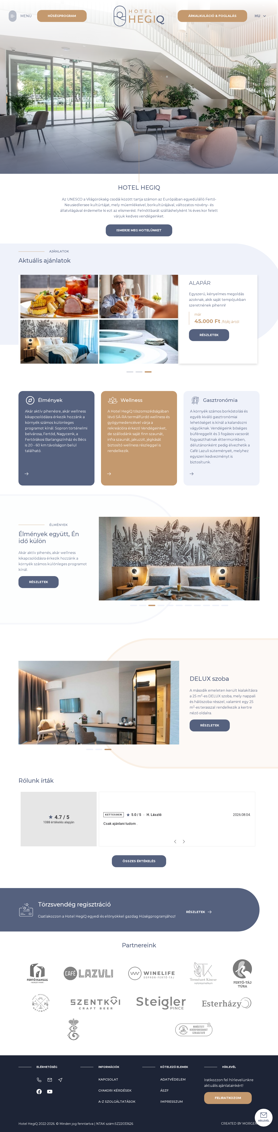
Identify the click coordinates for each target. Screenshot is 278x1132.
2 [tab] (6, 90)
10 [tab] (215, 605)
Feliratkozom (228, 1098)
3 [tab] (6, 99)
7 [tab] (188, 605)
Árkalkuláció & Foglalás (212, 16)
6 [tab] (179, 605)
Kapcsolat (108, 1079)
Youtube (49, 1091)
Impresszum (171, 1102)
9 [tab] (206, 605)
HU (257, 16)
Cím (60, 1079)
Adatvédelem (173, 1079)
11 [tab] (224, 605)
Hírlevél (263, 1120)
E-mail (49, 1079)
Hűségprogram (62, 16)
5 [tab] (170, 605)
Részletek (209, 335)
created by (240, 1123)
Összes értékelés (139, 861)
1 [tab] (6, 81)
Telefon (39, 1079)
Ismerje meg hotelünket (139, 230)
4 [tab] (160, 605)
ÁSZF (164, 1090)
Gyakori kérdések (114, 1090)
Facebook (39, 1091)
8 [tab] (197, 605)
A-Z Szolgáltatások (116, 1102)
